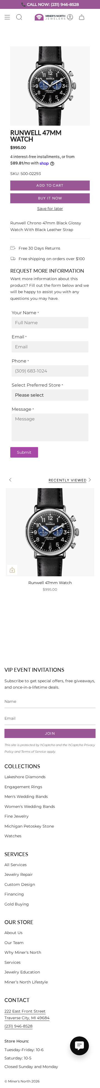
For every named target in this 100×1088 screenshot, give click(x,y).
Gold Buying (16, 904)
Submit (24, 452)
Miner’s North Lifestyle (26, 982)
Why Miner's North (22, 952)
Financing (14, 894)
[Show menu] (7, 17)
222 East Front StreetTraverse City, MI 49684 (26, 1014)
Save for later (50, 208)
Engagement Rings (23, 786)
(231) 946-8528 (18, 1026)
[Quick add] (12, 570)
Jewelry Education (22, 972)
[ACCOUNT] (70, 17)
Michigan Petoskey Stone (29, 826)
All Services (15, 864)
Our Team (14, 942)
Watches (12, 835)
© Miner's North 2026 (21, 1081)
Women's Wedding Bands (29, 806)
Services (12, 962)
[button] (19, 17)
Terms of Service (33, 752)
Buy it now (50, 198)
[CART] (81, 17)
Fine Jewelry (16, 816)
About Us (13, 932)
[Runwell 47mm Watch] (50, 532)
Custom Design (19, 884)
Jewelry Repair (18, 874)
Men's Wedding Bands (26, 796)
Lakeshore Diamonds (25, 776)
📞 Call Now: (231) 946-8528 (50, 4)
